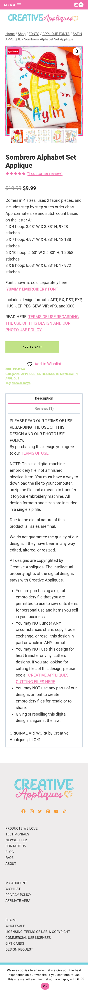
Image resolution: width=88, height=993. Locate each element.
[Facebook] (23, 811)
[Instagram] (32, 811)
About (10, 864)
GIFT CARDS (14, 944)
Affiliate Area (17, 901)
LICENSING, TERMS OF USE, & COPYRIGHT (37, 932)
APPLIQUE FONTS (33, 374)
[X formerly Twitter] (40, 811)
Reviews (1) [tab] (44, 408)
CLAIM (10, 920)
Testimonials (17, 834)
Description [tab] (44, 398)
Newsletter (16, 840)
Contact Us (15, 846)
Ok (45, 986)
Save (15, 51)
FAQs (9, 858)
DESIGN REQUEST (19, 949)
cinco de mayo (21, 383)
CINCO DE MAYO (57, 374)
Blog (9, 852)
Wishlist (13, 889)
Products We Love (21, 828)
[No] (82, 979)
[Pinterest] (48, 811)
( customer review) (45, 173)
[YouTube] (56, 811)
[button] (77, 51)
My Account (16, 883)
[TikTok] (64, 811)
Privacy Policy (18, 895)
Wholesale (15, 926)
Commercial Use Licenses (28, 938)
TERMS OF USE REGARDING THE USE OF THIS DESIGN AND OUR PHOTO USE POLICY (42, 323)
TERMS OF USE (35, 453)
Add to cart (32, 347)
